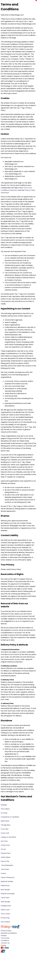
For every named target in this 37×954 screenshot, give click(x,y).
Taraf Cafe (5, 897)
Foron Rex (4, 829)
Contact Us (5, 943)
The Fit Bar (5, 869)
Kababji (4, 805)
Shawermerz (6, 853)
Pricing (3, 945)
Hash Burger (6, 901)
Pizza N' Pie (5, 861)
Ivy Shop (4, 813)
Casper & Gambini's (8, 837)
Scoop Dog (5, 918)
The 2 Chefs (5, 914)
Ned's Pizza (5, 821)
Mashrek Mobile (7, 881)
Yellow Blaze (5, 857)
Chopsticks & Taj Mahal (10, 817)
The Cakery (5, 809)
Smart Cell (5, 833)
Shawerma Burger (8, 893)
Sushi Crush (5, 910)
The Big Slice (5, 825)
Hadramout (5, 885)
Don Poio (4, 841)
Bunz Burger (5, 889)
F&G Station (5, 922)
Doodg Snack (6, 906)
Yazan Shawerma (8, 877)
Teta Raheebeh (7, 865)
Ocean (3, 873)
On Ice (3, 849)
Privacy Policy (6, 931)
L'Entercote (5, 845)
